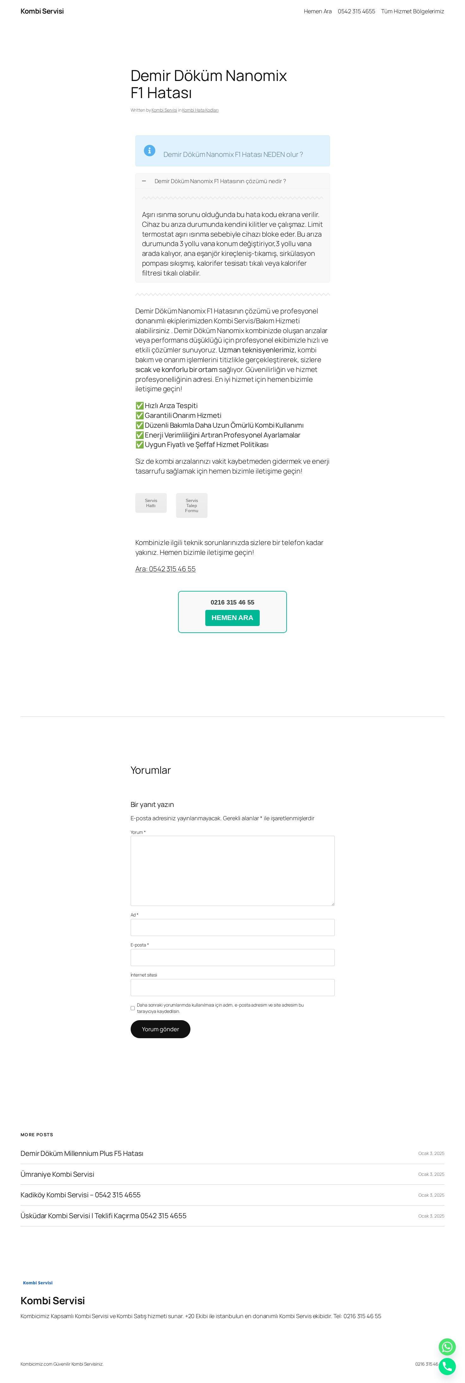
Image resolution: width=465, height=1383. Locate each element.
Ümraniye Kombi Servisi (57, 1174)
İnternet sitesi (144, 975)
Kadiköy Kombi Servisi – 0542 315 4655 (81, 1195)
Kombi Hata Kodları (200, 110)
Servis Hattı (151, 503)
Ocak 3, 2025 (431, 1153)
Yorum (138, 832)
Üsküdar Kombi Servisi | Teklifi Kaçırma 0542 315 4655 (104, 1216)
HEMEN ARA (232, 618)
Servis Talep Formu (191, 505)
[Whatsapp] (447, 1346)
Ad (135, 915)
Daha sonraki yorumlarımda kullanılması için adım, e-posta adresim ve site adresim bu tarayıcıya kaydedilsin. (220, 1008)
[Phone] (447, 1366)
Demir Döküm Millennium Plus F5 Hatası (82, 1153)
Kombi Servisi (42, 11)
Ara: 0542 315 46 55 (165, 569)
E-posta (140, 945)
